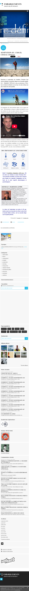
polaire (9, 328)
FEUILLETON (5, 265)
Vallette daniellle (5, 466)
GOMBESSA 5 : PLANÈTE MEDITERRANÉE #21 (12, 391)
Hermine (3, 472)
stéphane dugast (13, 331)
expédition (24, 331)
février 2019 (3, 533)
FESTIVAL (5, 264)
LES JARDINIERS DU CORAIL (8, 413)
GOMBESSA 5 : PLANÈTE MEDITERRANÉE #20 (13, 395)
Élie (2, 495)
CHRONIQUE (5, 258)
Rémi (2, 507)
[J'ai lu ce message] (27, 587)
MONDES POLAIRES (7, 269)
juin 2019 (3, 526)
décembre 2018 (4, 537)
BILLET (4, 256)
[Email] (2, 543)
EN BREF (4, 260)
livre (20, 331)
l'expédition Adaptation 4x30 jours (15, 173)
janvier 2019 (3, 535)
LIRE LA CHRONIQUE (19, 83)
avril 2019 (3, 530)
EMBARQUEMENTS (12, 4)
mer (13, 328)
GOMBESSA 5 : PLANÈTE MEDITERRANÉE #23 (13, 382)
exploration (4, 328)
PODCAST (5, 271)
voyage (22, 328)
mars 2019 (3, 531)
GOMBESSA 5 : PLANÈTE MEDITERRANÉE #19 (13, 400)
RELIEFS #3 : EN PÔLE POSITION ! (21, 41)
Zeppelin (18, 218)
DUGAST (3, 478)
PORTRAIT (5, 273)
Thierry (3, 484)
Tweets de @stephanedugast (7, 279)
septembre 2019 (4, 521)
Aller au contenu (4, 1)
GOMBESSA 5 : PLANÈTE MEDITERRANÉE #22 (13, 386)
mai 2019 (3, 528)
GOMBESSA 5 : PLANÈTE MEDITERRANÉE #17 (12, 409)
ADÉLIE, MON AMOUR (18, 513)
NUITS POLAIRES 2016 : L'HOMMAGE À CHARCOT (17, 38)
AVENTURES (5, 254)
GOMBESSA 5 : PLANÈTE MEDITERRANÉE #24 (13, 377)
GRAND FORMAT (6, 267)
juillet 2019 (3, 524)
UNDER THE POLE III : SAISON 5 (9, 373)
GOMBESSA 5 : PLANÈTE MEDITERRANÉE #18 (12, 404)
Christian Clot (25, 218)
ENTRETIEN (5, 262)
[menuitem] (17, 38)
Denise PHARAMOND (6, 513)
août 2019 (3, 522)
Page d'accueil (10, 41)
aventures (4, 331)
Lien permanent (5, 222)
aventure (17, 328)
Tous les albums (24, 365)
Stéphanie (3, 461)
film (8, 331)
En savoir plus (17, 589)
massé (2, 489)
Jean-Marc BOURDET (6, 501)
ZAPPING (5, 275)
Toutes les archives (5, 539)
